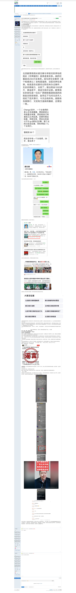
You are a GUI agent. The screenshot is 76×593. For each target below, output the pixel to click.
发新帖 (16, 16)
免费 (43, 13)
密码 (47, 3)
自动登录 (58, 2)
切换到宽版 (61, 0)
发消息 (19, 550)
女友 (34, 13)
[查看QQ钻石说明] (20, 37)
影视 (47, 13)
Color (22, 580)
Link (24, 580)
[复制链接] (40, 18)
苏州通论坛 (14, 15)
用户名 (47, 2)
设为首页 (15, 0)
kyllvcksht (16, 553)
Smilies (27, 580)
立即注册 (61, 3)
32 (17, 544)
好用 (41, 13)
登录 (39, 583)
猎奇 (38, 13)
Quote (25, 580)
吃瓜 (35, 13)
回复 (19, 16)
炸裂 (36, 13)
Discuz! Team (18, 590)
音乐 (45, 13)
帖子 (26, 13)
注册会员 (16, 546)
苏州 (31, 13)
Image (23, 580)
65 (17, 573)
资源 (39, 13)
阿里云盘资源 (49, 13)
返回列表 (60, 16)
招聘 (33, 13)
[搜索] (29, 13)
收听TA (16, 550)
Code (26, 580)
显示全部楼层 (30, 553)
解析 (44, 13)
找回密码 (61, 2)
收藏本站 (18, 0)
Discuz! (18, 589)
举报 (60, 551)
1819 (17, 43)
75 (19, 544)
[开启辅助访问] (60, 0)
